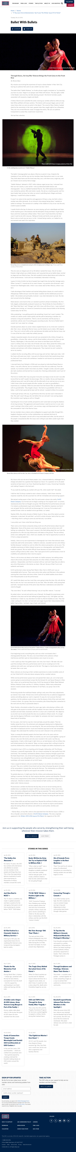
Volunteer (69, 2)
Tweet (29, 29)
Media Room (21, 1125)
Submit (5, 1097)
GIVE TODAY (45, 836)
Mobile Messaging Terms (23, 1101)
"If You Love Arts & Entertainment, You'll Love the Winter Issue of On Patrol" (37, 13)
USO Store (36, 1129)
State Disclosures (27, 1144)
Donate (70, 5)
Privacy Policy (21, 1104)
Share (17, 29)
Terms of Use (14, 1144)
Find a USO (24, 3)
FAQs (8, 1144)
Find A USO (36, 1125)
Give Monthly (56, 3)
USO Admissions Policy (24, 1122)
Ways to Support (46, 1086)
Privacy (20, 1144)
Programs (15, 3)
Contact (4, 1144)
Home (12, 10)
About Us (47, 3)
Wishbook (5, 1125)
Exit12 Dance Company (41, 814)
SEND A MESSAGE (31, 836)
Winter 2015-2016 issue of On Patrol (32, 816)
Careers (35, 1122)
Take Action (39, 3)
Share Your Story (22, 1129)
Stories (31, 3)
